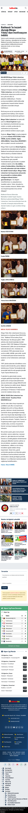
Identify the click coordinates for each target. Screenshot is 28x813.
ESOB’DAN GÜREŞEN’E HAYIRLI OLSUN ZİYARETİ (20, 558)
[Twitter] (16, 513)
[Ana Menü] (1, 8)
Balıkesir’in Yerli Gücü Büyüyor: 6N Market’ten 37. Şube (6, 531)
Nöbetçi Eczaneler (8, 734)
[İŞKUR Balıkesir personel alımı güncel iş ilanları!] (21, 538)
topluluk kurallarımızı (15, 592)
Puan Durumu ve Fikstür (19, 738)
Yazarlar (7, 776)
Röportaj (8, 781)
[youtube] (17, 764)
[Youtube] (22, 513)
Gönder (4, 587)
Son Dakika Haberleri (18, 742)
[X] (8, 727)
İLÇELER (23, 752)
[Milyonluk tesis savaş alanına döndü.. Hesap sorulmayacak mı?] (7, 538)
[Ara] (25, 8)
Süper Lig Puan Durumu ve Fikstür (17, 799)
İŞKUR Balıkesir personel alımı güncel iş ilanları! (20, 544)
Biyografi (8, 783)
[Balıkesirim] (13, 8)
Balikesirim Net (14, 506)
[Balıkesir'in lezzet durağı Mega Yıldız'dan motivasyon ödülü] (14, 62)
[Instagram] (19, 513)
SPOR (16, 11)
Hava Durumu (20, 734)
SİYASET (10, 11)
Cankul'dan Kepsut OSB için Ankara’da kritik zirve (20, 531)
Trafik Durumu (7, 737)
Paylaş (4, 72)
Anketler (8, 785)
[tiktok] (25, 764)
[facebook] (5, 764)
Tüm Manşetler (7, 742)
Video (7, 774)
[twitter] (9, 764)
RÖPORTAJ (5, 754)
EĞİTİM (23, 754)
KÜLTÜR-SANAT (16, 754)
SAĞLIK (10, 754)
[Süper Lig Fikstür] (26, 651)
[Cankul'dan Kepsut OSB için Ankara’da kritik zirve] (21, 525)
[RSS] (22, 727)
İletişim (7, 789)
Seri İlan (7, 779)
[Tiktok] (16, 727)
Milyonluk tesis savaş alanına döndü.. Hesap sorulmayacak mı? (7, 544)
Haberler (3, 24)
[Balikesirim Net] (4, 508)
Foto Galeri (8, 772)
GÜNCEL (3, 11)
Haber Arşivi (7, 746)
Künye (7, 787)
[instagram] (13, 764)
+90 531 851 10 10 (15, 718)
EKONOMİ (22, 11)
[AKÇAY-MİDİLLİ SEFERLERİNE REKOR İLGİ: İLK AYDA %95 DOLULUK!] (7, 552)
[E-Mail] (11, 513)
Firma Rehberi (9, 777)
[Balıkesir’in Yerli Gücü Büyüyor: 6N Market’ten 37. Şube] (7, 525)
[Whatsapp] (19, 727)
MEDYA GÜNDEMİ (14, 755)
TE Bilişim (18, 759)
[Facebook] (13, 513)
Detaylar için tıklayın (14, 646)
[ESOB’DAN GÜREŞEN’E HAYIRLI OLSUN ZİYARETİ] (21, 552)
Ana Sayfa (8, 768)
